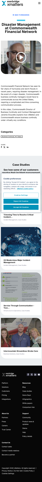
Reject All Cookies (21, 201)
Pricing (4, 395)
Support (25, 413)
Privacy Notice (7, 471)
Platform (5, 383)
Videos (19, 136)
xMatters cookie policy (25, 189)
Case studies (27, 391)
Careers (5, 425)
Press (4, 421)
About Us (5, 413)
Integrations (6, 399)
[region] (21, 193)
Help (24, 432)
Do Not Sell (18, 471)
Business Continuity (8, 136)
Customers (6, 391)
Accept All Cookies (21, 207)
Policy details (27, 436)
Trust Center (6, 430)
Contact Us (6, 442)
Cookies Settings (8, 473)
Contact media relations (10, 451)
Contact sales (7, 447)
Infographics (27, 399)
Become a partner (8, 455)
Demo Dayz (26, 395)
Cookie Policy (28, 471)
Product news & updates (28, 423)
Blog (24, 387)
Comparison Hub (28, 407)
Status (24, 428)
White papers (27, 403)
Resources (26, 383)
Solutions (5, 387)
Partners (5, 417)
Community (26, 417)
